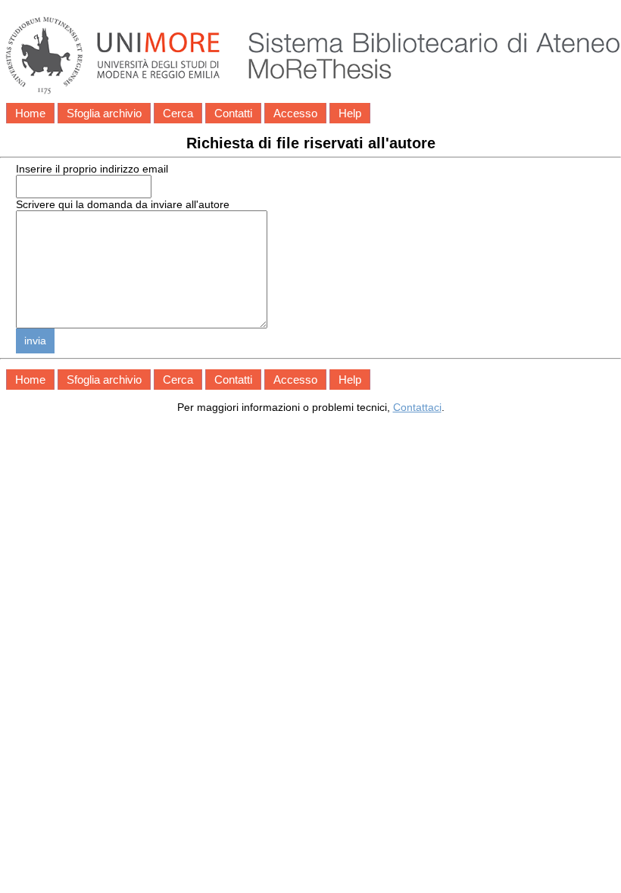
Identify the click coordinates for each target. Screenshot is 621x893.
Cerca (178, 113)
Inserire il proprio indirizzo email (92, 169)
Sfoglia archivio (104, 113)
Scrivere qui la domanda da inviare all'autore (122, 204)
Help (350, 113)
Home (30, 113)
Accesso (295, 113)
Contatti (233, 113)
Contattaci (417, 407)
